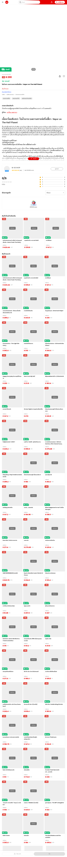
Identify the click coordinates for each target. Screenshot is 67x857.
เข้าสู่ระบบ (61, 2)
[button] (6, 98)
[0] (51, 2)
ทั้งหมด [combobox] (48, 193)
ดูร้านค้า (57, 169)
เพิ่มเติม (34, 158)
